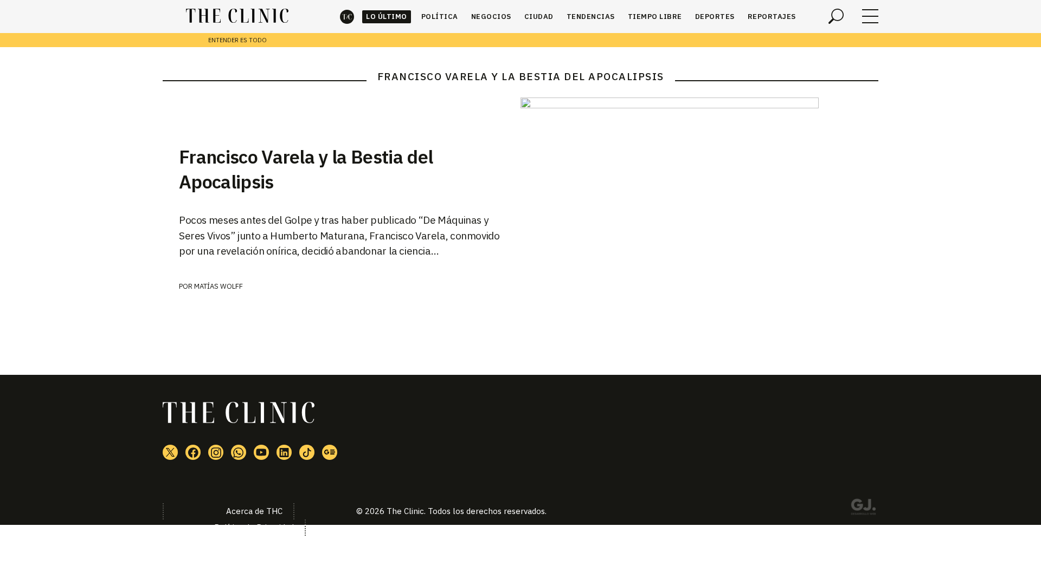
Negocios (491, 16)
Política (439, 16)
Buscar (836, 16)
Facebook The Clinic (193, 452)
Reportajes (772, 16)
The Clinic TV (261, 452)
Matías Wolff (218, 286)
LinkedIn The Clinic (284, 452)
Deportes (715, 16)
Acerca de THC (254, 511)
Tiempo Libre (655, 16)
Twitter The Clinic (170, 452)
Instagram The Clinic (215, 452)
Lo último (386, 16)
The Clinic (347, 16)
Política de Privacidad (254, 527)
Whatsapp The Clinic (238, 452)
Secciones (870, 16)
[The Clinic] (237, 16)
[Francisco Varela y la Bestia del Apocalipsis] (699, 184)
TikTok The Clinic (306, 452)
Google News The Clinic (329, 452)
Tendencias (591, 16)
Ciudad (539, 16)
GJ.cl (863, 508)
